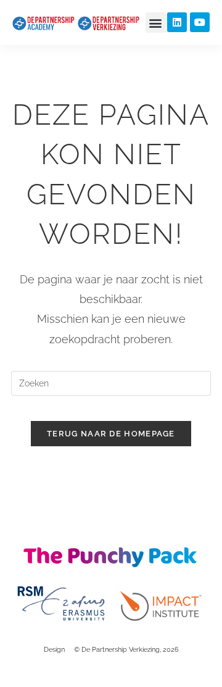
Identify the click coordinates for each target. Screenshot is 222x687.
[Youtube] (200, 22)
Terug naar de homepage (111, 433)
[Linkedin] (177, 22)
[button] (156, 22)
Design (54, 650)
